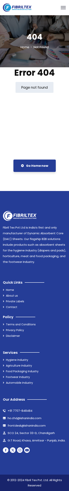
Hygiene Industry (17, 360)
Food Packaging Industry (22, 371)
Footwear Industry (18, 377)
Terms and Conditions (21, 324)
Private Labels (15, 301)
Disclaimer (13, 336)
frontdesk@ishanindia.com (27, 426)
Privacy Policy (15, 330)
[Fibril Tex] (17, 7)
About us (12, 296)
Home (24, 47)
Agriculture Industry (19, 365)
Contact (11, 307)
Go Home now (36, 166)
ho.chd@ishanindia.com (24, 418)
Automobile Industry (19, 383)
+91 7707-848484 (20, 411)
